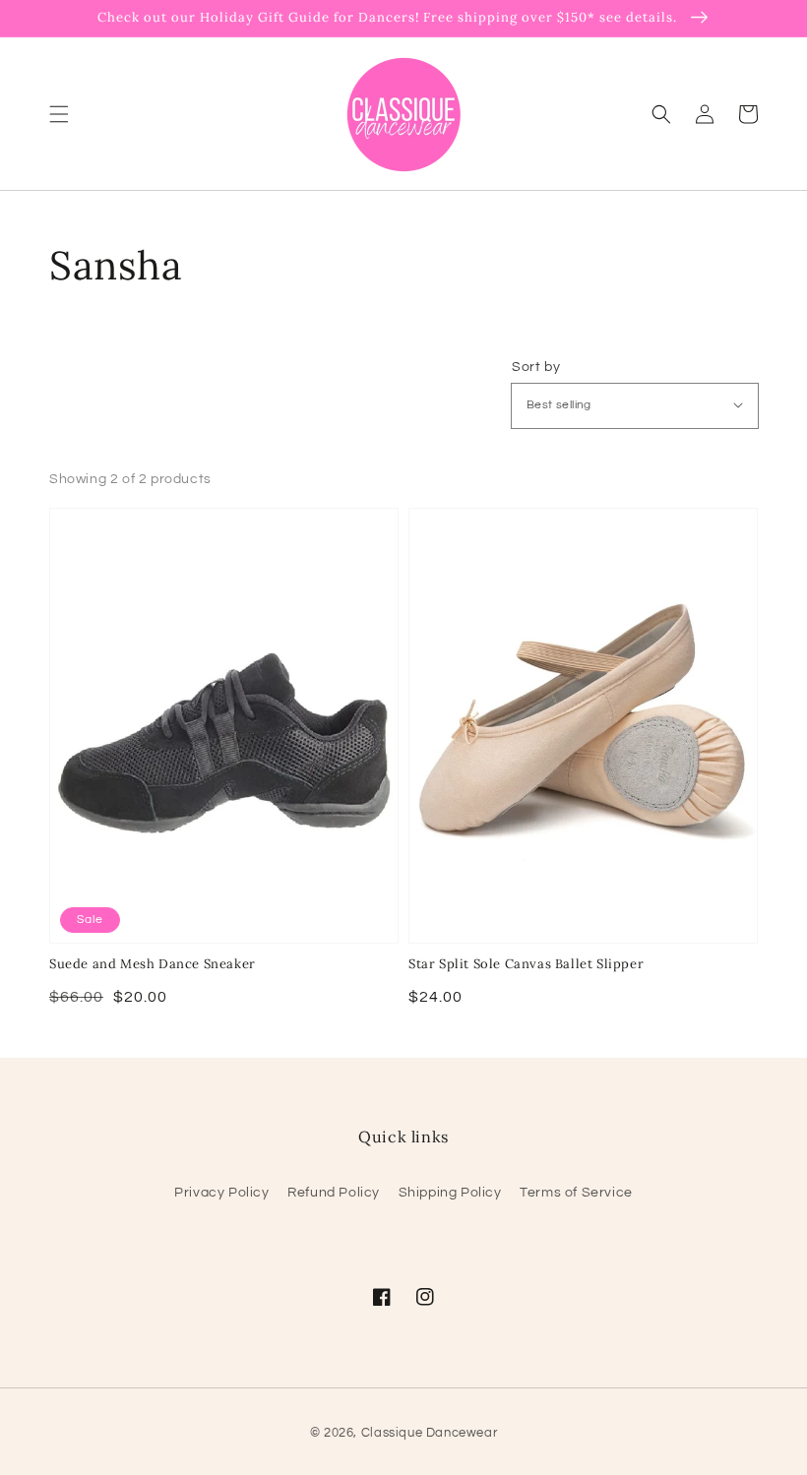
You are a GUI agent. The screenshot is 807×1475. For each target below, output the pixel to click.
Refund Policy (333, 1192)
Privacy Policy (221, 1192)
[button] (59, 113)
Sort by (536, 367)
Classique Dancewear (429, 1433)
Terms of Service (576, 1192)
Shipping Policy (450, 1192)
